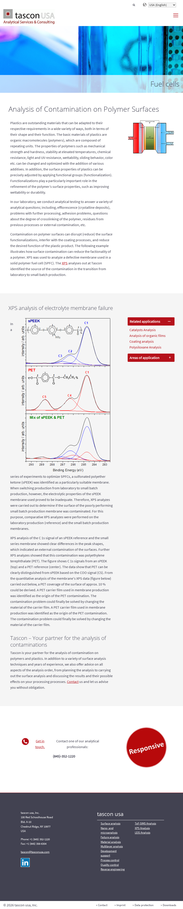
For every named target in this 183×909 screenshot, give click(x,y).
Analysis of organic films (147, 335)
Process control (110, 860)
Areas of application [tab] (145, 357)
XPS (65, 263)
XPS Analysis (142, 828)
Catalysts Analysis (142, 330)
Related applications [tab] (145, 321)
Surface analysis (110, 823)
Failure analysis (110, 837)
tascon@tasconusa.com (35, 852)
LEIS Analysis (142, 832)
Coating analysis (141, 341)
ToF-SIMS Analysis (145, 823)
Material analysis (111, 842)
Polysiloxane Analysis (145, 347)
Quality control (110, 864)
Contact (73, 681)
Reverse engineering (113, 869)
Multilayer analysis (112, 846)
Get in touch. (40, 744)
